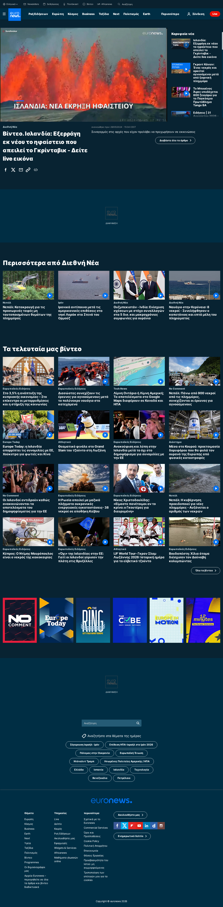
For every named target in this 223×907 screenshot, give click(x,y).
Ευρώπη (58, 14)
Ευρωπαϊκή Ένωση (131, 752)
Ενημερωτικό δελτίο (130, 836)
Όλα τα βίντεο (204, 570)
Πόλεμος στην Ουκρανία (95, 752)
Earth (146, 14)
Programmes (31, 862)
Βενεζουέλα (100, 777)
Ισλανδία (118, 769)
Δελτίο (58, 823)
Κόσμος (73, 14)
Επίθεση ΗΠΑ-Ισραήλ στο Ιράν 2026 (131, 744)
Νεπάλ (7, 302)
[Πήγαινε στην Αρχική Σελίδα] (14, 14)
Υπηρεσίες (60, 813)
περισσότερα (91, 813)
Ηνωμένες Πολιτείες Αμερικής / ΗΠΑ (126, 761)
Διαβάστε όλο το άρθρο (174, 140)
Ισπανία (98, 769)
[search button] (119, 4)
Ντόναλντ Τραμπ (84, 761)
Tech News (120, 388)
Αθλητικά (64, 441)
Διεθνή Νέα (121, 302)
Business (88, 14)
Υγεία (27, 843)
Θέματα (28, 813)
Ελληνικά (11, 4)
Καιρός (58, 828)
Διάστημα (175, 441)
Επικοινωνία (91, 850)
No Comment (177, 388)
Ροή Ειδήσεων (38, 14)
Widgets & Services (65, 847)
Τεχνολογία (141, 769)
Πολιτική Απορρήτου (95, 845)
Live (215, 13)
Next (116, 14)
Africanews (60, 852)
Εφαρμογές (60, 843)
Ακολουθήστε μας (64, 838)
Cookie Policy (91, 841)
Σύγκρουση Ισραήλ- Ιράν (84, 744)
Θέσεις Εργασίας (94, 855)
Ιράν (60, 302)
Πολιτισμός (131, 14)
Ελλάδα (79, 769)
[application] (83, 75)
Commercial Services (96, 827)
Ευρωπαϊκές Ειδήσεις (16, 388)
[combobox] (136, 4)
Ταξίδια (104, 14)
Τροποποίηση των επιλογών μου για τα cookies (95, 876)
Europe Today (11, 441)
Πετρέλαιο (123, 777)
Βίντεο (28, 857)
